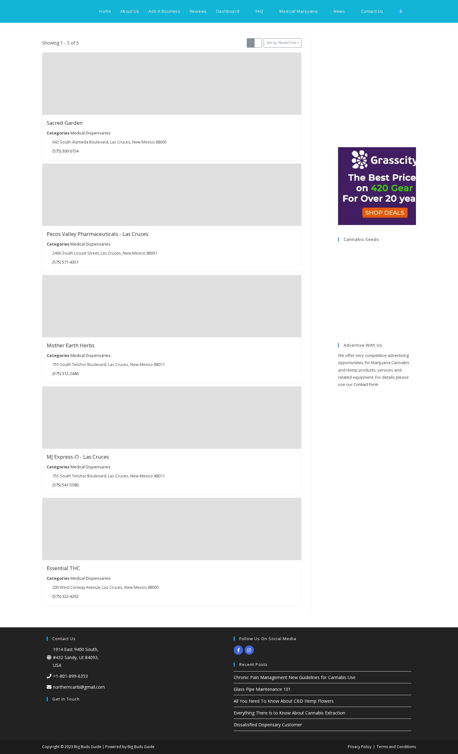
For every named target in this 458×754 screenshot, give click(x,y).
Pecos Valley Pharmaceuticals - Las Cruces (97, 234)
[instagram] (250, 650)
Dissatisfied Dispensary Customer (268, 725)
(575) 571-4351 (65, 262)
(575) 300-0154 (65, 150)
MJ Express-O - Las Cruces (78, 456)
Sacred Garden (65, 122)
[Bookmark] (45, 111)
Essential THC (63, 568)
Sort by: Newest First (281, 42)
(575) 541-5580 (65, 485)
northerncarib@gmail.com (79, 687)
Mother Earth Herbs (70, 345)
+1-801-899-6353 (70, 676)
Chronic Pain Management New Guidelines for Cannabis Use (294, 677)
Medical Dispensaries (90, 132)
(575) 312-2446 (65, 373)
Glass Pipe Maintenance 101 (262, 689)
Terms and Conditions (396, 746)
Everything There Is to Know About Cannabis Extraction (289, 713)
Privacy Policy (359, 746)
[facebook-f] (239, 650)
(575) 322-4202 (65, 596)
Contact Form (366, 384)
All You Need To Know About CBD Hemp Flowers (284, 701)
